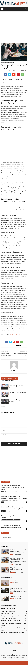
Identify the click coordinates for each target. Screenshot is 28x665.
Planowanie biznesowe (9, 62)
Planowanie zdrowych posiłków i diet (8, 527)
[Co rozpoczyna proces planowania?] (5, 387)
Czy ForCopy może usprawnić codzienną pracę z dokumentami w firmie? (12, 487)
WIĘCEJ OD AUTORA (8, 381)
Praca (2, 502)
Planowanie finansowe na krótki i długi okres (10, 519)
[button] (26, 9)
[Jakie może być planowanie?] (5, 394)
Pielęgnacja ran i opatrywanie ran (11, 616)
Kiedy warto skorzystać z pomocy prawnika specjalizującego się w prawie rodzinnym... (18, 560)
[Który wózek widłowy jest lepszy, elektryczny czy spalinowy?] (5, 570)
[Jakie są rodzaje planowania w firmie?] (5, 401)
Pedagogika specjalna (7, 613)
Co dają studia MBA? (15, 596)
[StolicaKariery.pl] (14, 3)
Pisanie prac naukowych (8, 608)
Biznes (2, 62)
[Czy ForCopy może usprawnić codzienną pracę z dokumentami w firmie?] (5, 551)
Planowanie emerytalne (8, 618)
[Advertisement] (14, 26)
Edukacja (12, 582)
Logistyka (3, 510)
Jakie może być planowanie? (18, 392)
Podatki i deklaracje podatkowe (10, 620)
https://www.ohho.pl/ (14, 334)
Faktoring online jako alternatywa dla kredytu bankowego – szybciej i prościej (18, 590)
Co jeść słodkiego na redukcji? (10, 525)
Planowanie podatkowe (8, 611)
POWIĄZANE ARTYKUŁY (9, 378)
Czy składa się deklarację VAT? (20, 354)
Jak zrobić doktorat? (15, 581)
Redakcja (6, 70)
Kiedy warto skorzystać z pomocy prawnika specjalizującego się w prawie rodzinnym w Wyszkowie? (14, 498)
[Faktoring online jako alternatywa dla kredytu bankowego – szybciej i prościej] (5, 590)
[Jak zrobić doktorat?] (5, 583)
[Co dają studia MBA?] (5, 598)
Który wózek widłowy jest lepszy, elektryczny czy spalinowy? (12, 508)
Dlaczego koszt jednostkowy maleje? (6, 354)
